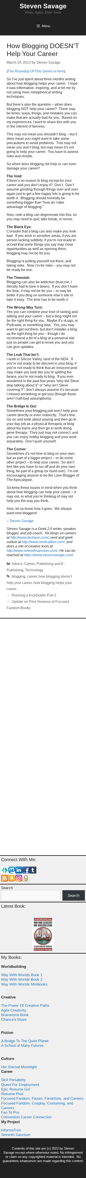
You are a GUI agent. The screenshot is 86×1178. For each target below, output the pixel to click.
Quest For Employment (20, 1085)
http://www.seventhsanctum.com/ (32, 550)
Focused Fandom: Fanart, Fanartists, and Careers (42, 1098)
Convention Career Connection (26, 1117)
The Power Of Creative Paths (25, 1005)
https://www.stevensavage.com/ (48, 555)
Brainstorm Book (15, 1015)
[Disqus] (43, 679)
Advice (17, 564)
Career (29, 564)
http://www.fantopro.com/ (29, 537)
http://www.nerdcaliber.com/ (43, 542)
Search (7, 888)
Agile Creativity (13, 1010)
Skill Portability (13, 1080)
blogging (18, 576)
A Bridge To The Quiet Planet (25, 1041)
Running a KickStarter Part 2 (34, 595)
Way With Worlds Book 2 (21, 979)
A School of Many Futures (22, 1045)
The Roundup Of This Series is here (36, 71)
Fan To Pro (10, 1112)
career (32, 576)
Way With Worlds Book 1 (21, 975)
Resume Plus (12, 1094)
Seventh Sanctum (15, 1135)
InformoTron (11, 1130)
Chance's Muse (13, 1019)
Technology (34, 570)
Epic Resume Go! (15, 1089)
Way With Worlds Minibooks (24, 984)
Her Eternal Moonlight (19, 1067)
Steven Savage (43, 6)
